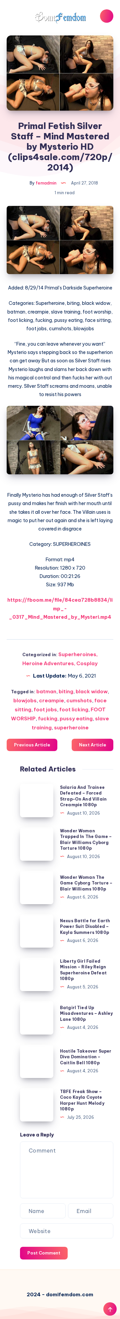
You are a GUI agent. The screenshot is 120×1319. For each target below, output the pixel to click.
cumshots (79, 700)
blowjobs (25, 700)
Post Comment (43, 1252)
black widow (92, 691)
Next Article (92, 744)
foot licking (73, 709)
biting (66, 691)
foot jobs (45, 709)
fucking (47, 718)
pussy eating (76, 718)
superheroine (71, 727)
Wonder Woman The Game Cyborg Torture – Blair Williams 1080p (86, 883)
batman (46, 691)
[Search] (106, 16)
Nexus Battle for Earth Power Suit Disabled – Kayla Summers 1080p (85, 926)
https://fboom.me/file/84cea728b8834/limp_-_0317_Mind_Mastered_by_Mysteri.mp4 (60, 608)
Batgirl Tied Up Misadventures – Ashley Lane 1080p (86, 1013)
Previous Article (32, 744)
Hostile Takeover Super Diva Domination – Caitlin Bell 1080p (85, 1057)
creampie (51, 700)
